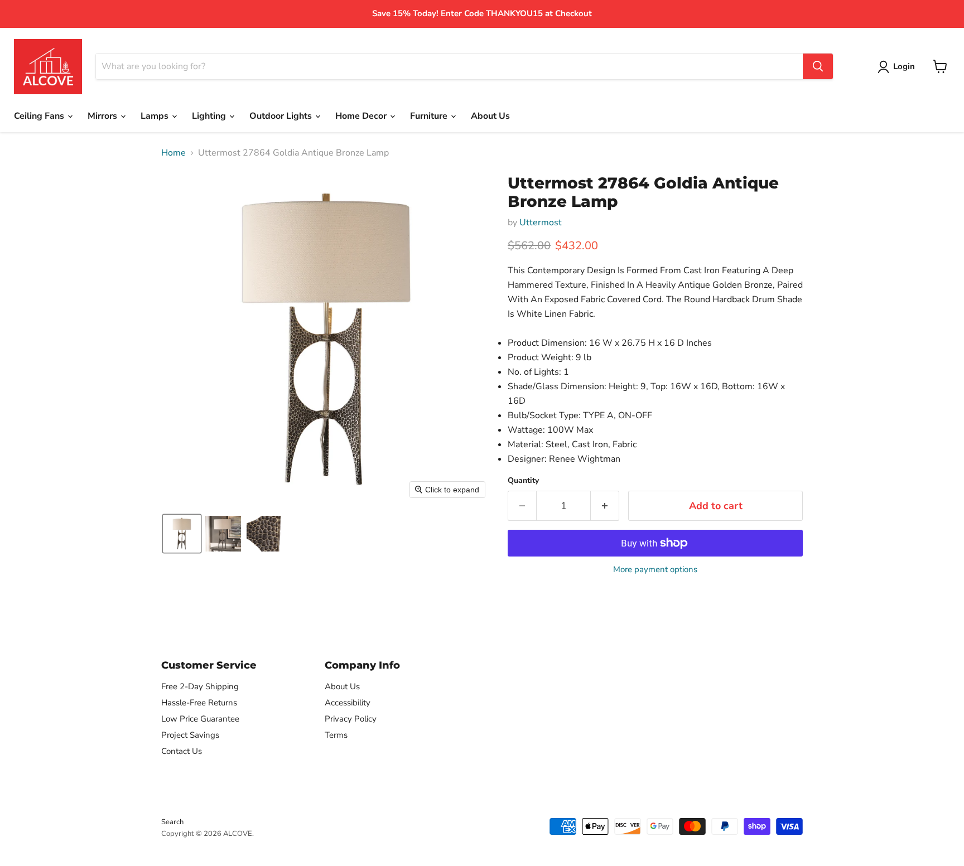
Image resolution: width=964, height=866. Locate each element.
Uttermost (540, 222)
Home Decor (362, 116)
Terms (336, 735)
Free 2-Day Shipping (200, 686)
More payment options (655, 569)
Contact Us (181, 751)
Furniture (430, 116)
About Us (490, 116)
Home (173, 153)
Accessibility (347, 702)
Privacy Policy (351, 718)
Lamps (156, 116)
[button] (182, 534)
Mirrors (103, 116)
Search (172, 822)
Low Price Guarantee (200, 718)
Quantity (523, 480)
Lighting (210, 116)
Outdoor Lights (281, 116)
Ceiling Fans (40, 116)
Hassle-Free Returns (199, 702)
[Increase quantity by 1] (605, 506)
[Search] (818, 66)
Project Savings (190, 735)
